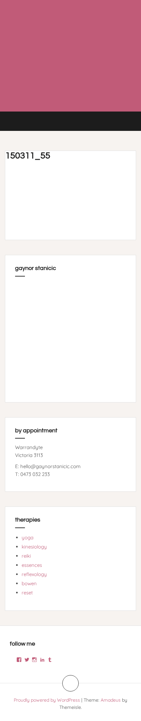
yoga (27, 537)
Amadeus (111, 700)
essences (32, 565)
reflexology (34, 574)
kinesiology (34, 547)
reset (27, 592)
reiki (26, 556)
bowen (29, 583)
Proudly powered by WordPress (47, 700)
